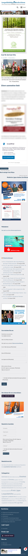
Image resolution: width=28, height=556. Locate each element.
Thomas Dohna (11, 57)
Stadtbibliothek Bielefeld (7, 500)
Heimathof (4, 487)
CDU (7, 479)
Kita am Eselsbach (4, 168)
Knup (2, 490)
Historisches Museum (18, 487)
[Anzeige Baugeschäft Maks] (11, 220)
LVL (17, 496)
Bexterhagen (17, 476)
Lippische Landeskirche (9, 496)
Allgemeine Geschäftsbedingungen (11, 512)
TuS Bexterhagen (21, 500)
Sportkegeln (24, 498)
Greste (20, 483)
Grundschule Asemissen (7, 485)
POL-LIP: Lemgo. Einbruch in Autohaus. (12, 285)
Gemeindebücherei (10, 483)
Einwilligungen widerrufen (9, 521)
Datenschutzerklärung (8, 514)
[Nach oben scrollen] (25, 553)
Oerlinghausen (5, 498)
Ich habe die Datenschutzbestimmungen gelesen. (12, 449)
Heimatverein (10, 487)
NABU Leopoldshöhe (23, 496)
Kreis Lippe (15, 490)
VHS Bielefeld (11, 502)
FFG (19, 481)
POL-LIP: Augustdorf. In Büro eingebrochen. (13, 289)
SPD (21, 498)
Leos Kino (18, 494)
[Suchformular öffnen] (17, 7)
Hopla (23, 487)
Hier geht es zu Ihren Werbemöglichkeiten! (11, 230)
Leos (15, 494)
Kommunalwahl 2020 (7, 490)
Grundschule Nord (15, 485)
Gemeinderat (16, 483)
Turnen (16, 500)
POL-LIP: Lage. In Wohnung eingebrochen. (12, 274)
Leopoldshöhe (7, 494)
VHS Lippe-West (18, 502)
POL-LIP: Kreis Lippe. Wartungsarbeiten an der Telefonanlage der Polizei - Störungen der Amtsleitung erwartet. (13, 270)
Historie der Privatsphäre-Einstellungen (12, 519)
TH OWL (13, 500)
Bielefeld (22, 476)
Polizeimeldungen (8, 258)
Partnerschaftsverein (12, 498)
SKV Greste (17, 498)
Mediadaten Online (7, 544)
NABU (19, 496)
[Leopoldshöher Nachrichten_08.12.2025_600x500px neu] (14, 324)
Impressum (5, 516)
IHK (25, 487)
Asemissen (4, 476)
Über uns (5, 542)
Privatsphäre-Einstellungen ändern (11, 518)
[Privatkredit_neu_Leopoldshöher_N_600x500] (14, 251)
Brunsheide (4, 479)
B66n (9, 476)
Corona (11, 479)
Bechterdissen (12, 476)
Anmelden (5, 528)
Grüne (21, 485)
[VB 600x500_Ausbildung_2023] (14, 417)
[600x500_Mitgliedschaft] (14, 201)
